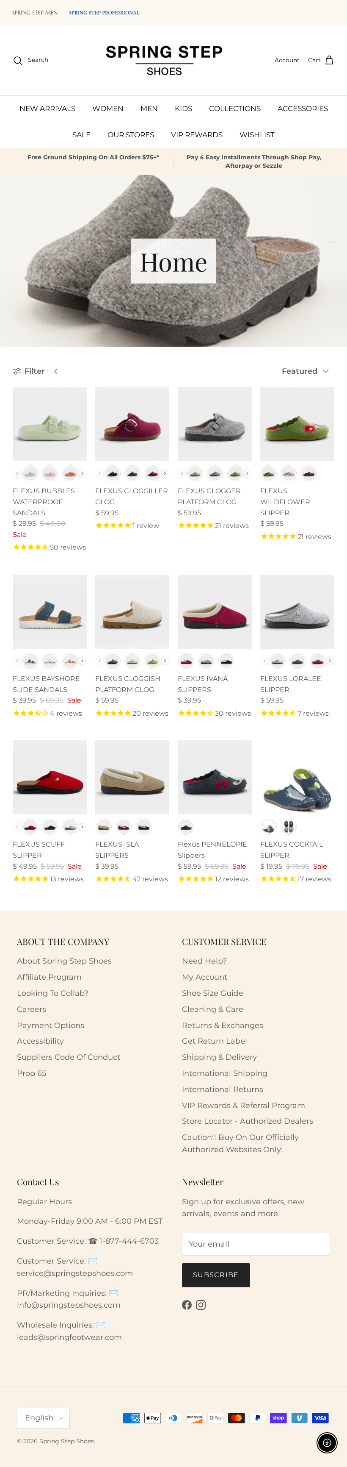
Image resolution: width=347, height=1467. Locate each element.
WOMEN (108, 108)
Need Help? (204, 961)
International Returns (222, 1089)
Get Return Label (214, 1041)
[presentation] (82, 473)
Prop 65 (31, 1073)
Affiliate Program (49, 977)
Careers (31, 1009)
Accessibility (40, 1041)
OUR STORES (130, 135)
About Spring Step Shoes (64, 961)
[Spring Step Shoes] (164, 60)
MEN (149, 108)
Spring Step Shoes (66, 1441)
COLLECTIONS (235, 108)
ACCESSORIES (303, 108)
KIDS (183, 108)
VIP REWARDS (197, 135)
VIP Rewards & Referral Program (243, 1105)
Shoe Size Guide (212, 993)
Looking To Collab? (52, 993)
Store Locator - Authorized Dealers (247, 1121)
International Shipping (224, 1073)
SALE (81, 135)
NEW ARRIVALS (47, 108)
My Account (204, 977)
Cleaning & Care (212, 1009)
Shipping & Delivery (219, 1057)
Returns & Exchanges (222, 1025)
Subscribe (216, 1275)
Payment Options (50, 1025)
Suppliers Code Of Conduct (68, 1057)
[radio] (30, 473)
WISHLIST (257, 135)
